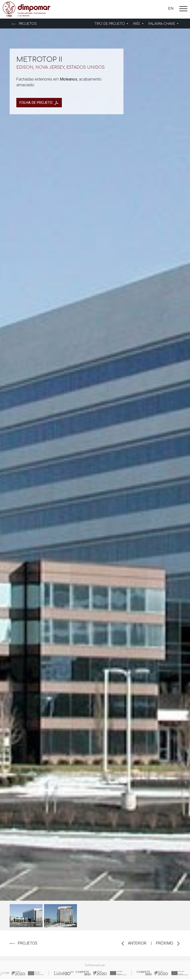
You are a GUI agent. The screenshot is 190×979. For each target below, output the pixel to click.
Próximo (165, 943)
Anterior (136, 943)
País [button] (137, 24)
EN (171, 8)
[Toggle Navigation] (183, 9)
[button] (111, 24)
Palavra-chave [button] (162, 24)
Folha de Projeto (36, 102)
